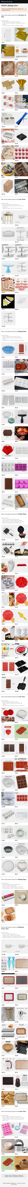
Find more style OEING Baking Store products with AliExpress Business (12, 9)
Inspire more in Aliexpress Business (14, 1176)
